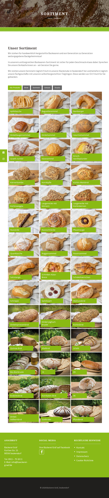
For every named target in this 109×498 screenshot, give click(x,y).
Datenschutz (82, 456)
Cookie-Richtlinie (84, 460)
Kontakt (80, 447)
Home (50, 18)
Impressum (81, 451)
